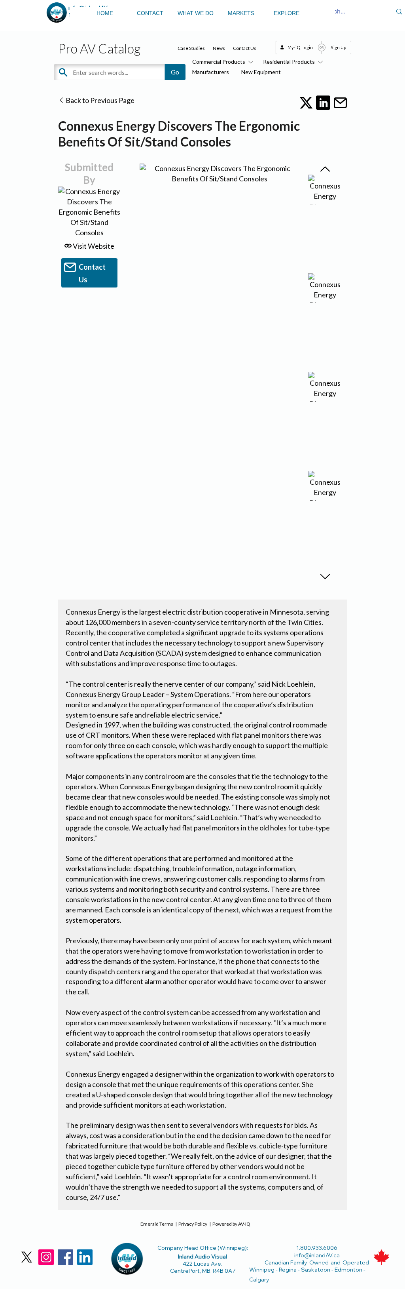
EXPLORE (286, 13)
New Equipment (261, 72)
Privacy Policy (192, 1224)
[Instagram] (46, 1257)
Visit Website (93, 246)
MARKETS (241, 13)
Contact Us (244, 48)
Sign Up (338, 47)
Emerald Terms (156, 1224)
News (219, 48)
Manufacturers (210, 72)
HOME (105, 13)
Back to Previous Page (99, 100)
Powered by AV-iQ (231, 1224)
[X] (26, 1257)
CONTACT (150, 13)
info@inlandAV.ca (317, 1255)
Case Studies (191, 48)
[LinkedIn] (85, 1257)
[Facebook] (65, 1257)
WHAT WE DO (196, 13)
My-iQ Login (300, 47)
